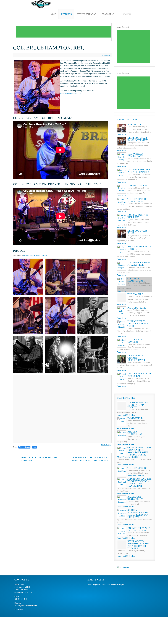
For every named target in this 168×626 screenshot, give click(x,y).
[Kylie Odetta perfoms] (121, 544)
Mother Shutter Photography (35, 255)
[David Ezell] (121, 421)
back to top (106, 445)
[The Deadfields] (121, 471)
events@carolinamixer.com (25, 606)
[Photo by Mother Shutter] (28, 277)
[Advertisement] (63, 32)
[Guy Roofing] (123, 567)
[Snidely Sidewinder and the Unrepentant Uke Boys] (121, 513)
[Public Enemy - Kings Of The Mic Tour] (121, 324)
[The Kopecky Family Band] (121, 157)
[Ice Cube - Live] (121, 311)
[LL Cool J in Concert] (121, 343)
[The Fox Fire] (121, 297)
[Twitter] (16, 613)
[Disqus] (62, 408)
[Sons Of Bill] (121, 128)
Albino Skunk (24, 447)
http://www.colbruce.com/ (70, 93)
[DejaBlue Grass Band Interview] (121, 141)
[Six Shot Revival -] (121, 406)
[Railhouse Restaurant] (121, 500)
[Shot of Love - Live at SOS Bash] (121, 377)
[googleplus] (26, 613)
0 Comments (106, 55)
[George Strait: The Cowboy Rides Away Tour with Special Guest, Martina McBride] (121, 451)
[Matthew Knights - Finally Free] (121, 266)
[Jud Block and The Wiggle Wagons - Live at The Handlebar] (121, 482)
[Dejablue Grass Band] (121, 234)
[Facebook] (21, 613)
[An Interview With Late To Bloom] (121, 531)
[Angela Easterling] (121, 435)
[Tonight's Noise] (121, 189)
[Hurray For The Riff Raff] (121, 218)
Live (34, 447)
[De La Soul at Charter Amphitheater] (121, 359)
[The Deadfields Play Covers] (121, 202)
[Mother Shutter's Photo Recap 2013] (121, 173)
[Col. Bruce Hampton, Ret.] (121, 282)
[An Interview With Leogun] (121, 250)
